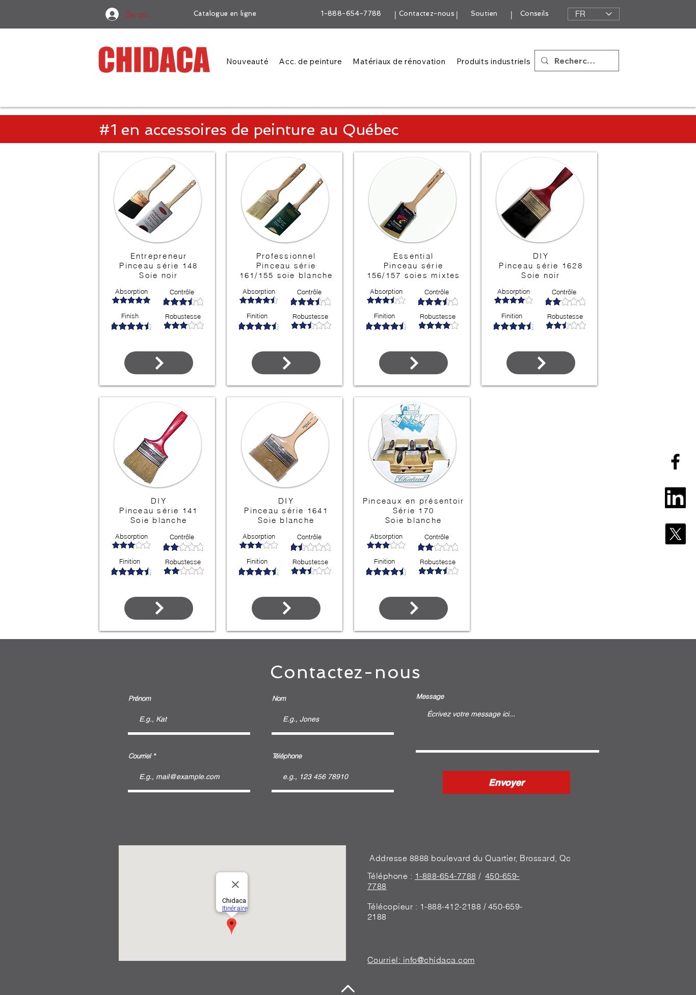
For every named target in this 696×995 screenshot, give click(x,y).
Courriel (139, 756)
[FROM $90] (286, 362)
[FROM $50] (413, 362)
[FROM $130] (158, 362)
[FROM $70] (158, 608)
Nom (279, 698)
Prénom (139, 698)
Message (430, 696)
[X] (675, 533)
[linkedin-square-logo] (675, 497)
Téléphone (287, 756)
